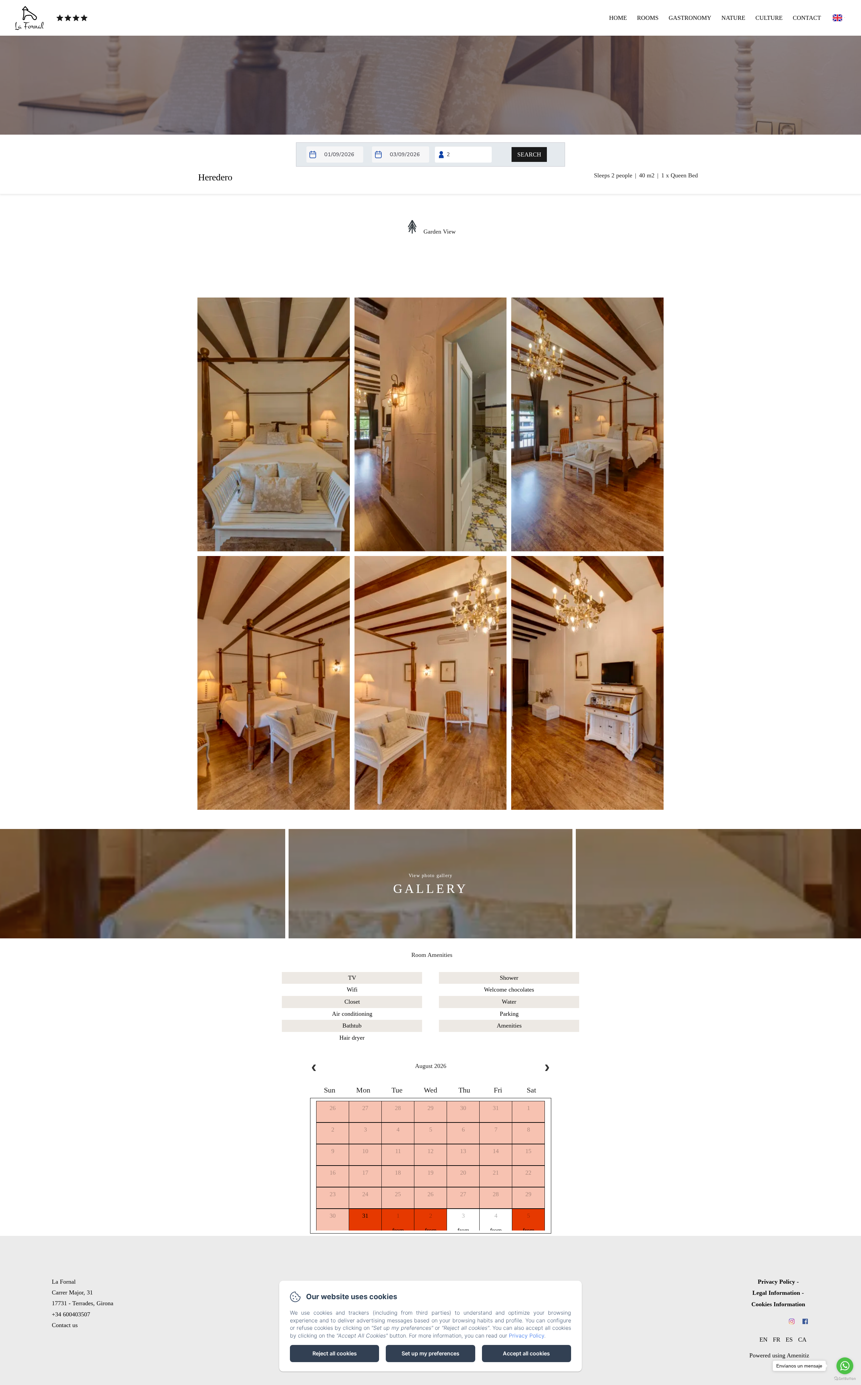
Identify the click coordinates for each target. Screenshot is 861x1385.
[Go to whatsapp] (844, 1365)
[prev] (314, 1068)
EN (763, 1339)
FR (776, 1339)
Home (618, 17)
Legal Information (776, 1292)
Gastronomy (690, 17)
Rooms (648, 17)
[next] (547, 1068)
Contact (807, 17)
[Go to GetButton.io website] (845, 1378)
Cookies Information (778, 1304)
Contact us (65, 1325)
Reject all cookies (334, 1353)
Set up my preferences (430, 1353)
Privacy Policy (776, 1281)
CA (802, 1339)
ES (789, 1339)
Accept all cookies (526, 1353)
